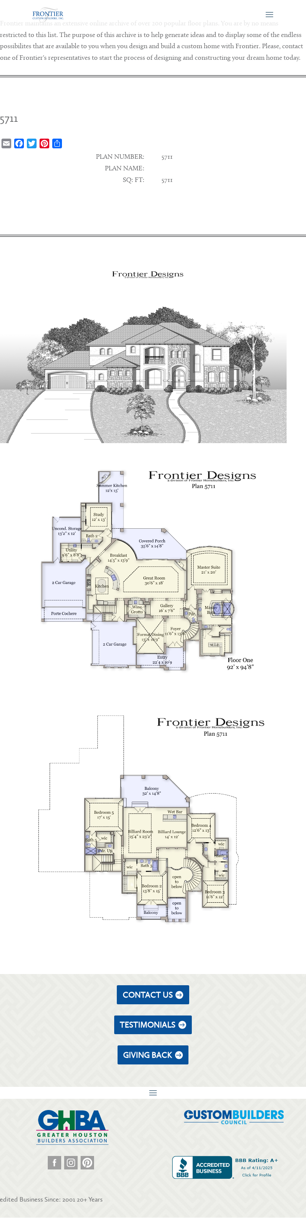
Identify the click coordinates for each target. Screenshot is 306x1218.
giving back (147, 1055)
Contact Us (148, 995)
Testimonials (147, 1025)
